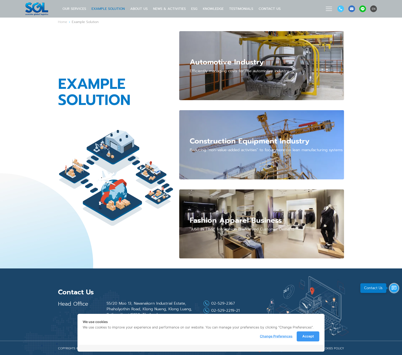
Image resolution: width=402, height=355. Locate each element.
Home (62, 21)
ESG (194, 8)
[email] (351, 8)
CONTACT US (270, 8)
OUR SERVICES (74, 8)
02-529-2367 (223, 303)
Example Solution (108, 8)
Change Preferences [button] (276, 336)
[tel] (340, 8)
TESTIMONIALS (241, 8)
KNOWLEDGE (213, 8)
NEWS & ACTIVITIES (169, 8)
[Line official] (362, 8)
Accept (308, 336)
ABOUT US (139, 8)
